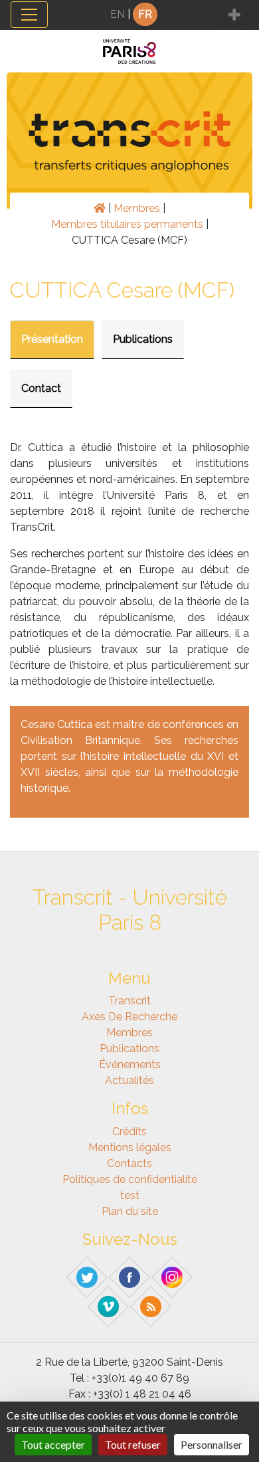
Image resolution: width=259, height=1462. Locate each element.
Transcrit (129, 1000)
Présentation (52, 339)
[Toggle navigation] (29, 14)
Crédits (129, 1131)
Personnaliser (211, 1444)
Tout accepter (53, 1444)
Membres (137, 208)
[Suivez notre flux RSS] (151, 1306)
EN (117, 14)
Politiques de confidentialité (129, 1179)
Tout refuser (133, 1444)
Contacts (129, 1163)
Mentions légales (129, 1147)
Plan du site (130, 1211)
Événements (130, 1064)
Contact (41, 388)
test (129, 1195)
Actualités (129, 1080)
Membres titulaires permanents (127, 224)
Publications (143, 339)
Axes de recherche (129, 1016)
